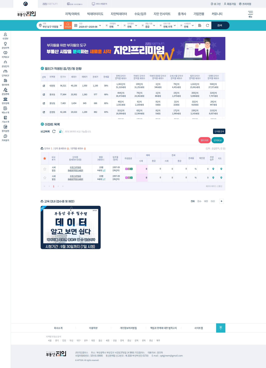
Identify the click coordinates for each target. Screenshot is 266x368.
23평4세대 (100, 169)
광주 (86, 340)
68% (106, 94)
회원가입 (231, 4)
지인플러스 (74, 4)
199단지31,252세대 (139, 86)
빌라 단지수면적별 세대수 (195, 77)
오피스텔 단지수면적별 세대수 (176, 77)
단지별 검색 (219, 131)
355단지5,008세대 (195, 94)
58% (106, 85)
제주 (158, 340)
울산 (100, 340)
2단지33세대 (176, 103)
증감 (154, 160)
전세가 (95, 76)
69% (106, 111)
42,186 (63, 111)
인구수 (63, 76)
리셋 (106, 25)
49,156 (74, 85)
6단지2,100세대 (139, 103)
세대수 (74, 76)
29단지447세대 (213, 103)
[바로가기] (71, 227)
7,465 (63, 103)
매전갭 (202, 158)
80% (106, 103)
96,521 (63, 85)
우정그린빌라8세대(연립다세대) (75, 169)
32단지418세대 (194, 103)
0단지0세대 (158, 103)
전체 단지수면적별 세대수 (121, 77)
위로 (220, 328)
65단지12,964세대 (139, 112)
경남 (151, 340)
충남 (129, 340)
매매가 (84, 76)
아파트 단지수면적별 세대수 (139, 77)
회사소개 (58, 327)
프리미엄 (246, 4)
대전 (93, 340)
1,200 (84, 111)
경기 (57, 340)
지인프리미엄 (50, 4)
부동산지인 (26, 14)
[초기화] (207, 25)
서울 (49, 340)
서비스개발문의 (101, 3)
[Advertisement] (133, 301)
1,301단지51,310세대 (121, 86)
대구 (78, 340)
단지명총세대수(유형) (75, 158)
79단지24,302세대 (139, 94)
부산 (71, 340)
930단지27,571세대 (213, 86)
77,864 (63, 94)
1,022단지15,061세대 (195, 86)
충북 (122, 340)
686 (95, 103)
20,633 (74, 111)
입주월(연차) (115, 158)
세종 (107, 340)
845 (84, 103)
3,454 (73, 103)
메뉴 (250, 16)
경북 (143, 340)
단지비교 (218, 140)
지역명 (52, 76)
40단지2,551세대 (121, 103)
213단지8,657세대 (213, 112)
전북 (136, 340)
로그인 (217, 4)
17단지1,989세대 (176, 112)
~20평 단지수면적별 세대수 (213, 77)
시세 (141, 160)
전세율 (106, 76)
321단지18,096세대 (121, 112)
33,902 (74, 94)
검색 (219, 25)
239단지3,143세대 (195, 112)
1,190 (95, 85)
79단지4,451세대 (176, 86)
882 (95, 111)
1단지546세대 (158, 86)
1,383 (84, 94)
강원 (115, 340)
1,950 (84, 85)
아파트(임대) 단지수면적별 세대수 (158, 77)
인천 (64, 340)
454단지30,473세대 (121, 94)
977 (95, 94)
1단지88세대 (158, 94)
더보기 (221, 201)
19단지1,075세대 (176, 94)
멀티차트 (204, 140)
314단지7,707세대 (213, 94)
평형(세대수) (100, 158)
